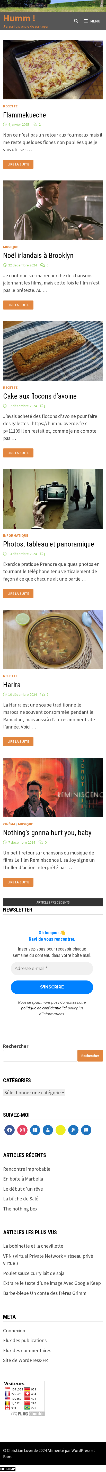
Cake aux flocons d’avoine (40, 396)
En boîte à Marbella (23, 1179)
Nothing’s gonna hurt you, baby (47, 832)
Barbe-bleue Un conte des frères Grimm (44, 1293)
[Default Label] (35, 1130)
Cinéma (9, 824)
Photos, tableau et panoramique (48, 544)
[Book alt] (86, 1130)
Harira (12, 684)
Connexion (14, 1330)
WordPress (81, 1450)
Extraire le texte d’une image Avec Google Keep (52, 1283)
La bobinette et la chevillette (33, 1246)
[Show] (60, 1130)
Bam (7, 1456)
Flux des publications (25, 1340)
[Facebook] (9, 1130)
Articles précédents (53, 902)
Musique (10, 246)
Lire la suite (19, 163)
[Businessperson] (47, 1130)
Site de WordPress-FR (25, 1360)
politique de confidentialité (44, 1007)
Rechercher (15, 1046)
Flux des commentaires (27, 1350)
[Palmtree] (73, 1130)
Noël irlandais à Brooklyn (38, 255)
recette (10, 106)
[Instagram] (22, 1130)
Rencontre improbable (26, 1169)
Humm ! (19, 18)
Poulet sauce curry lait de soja (33, 1273)
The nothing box (20, 1209)
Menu (95, 20)
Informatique (15, 535)
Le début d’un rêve (23, 1189)
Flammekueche (24, 115)
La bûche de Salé (20, 1199)
